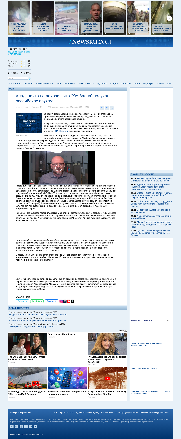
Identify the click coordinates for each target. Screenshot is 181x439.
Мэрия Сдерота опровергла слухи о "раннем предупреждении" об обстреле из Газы (151, 224)
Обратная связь (66, 413)
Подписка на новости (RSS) (87, 413)
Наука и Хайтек (86, 84)
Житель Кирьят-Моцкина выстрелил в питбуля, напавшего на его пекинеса (151, 179)
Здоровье (102, 84)
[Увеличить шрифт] (107, 108)
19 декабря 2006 (49, 312)
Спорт (137, 84)
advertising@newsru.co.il (159, 413)
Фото (169, 84)
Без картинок (107, 413)
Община (114, 84)
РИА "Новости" (61, 131)
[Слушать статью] (114, 108)
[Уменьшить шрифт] (102, 108)
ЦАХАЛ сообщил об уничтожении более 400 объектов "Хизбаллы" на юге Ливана (150, 232)
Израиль (29, 84)
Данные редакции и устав (126, 413)
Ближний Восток (44, 84)
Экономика (69, 84)
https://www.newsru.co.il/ (21, 312)
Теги (55, 413)
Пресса (160, 84)
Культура (126, 84)
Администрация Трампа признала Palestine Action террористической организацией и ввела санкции (150, 186)
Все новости (15, 84)
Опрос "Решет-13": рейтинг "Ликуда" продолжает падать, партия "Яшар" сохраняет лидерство (151, 195)
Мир (59, 84)
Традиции (148, 84)
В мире (37, 312)
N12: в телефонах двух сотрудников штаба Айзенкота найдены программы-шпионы (151, 203)
